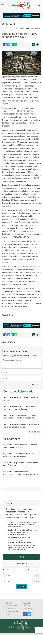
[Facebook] (25, 614)
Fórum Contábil (11, 606)
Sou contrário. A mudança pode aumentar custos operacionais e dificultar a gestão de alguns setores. (21, 540)
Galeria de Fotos (28, 608)
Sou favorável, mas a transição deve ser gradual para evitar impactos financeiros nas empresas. (22, 532)
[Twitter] (29, 614)
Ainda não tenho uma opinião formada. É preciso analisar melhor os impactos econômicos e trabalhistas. (21, 548)
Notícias (37, 28)
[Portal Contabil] (21, 623)
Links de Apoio (11, 608)
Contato (9, 603)
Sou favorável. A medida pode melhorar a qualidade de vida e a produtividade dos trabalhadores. (22, 524)
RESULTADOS (21, 563)
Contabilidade (28, 28)
